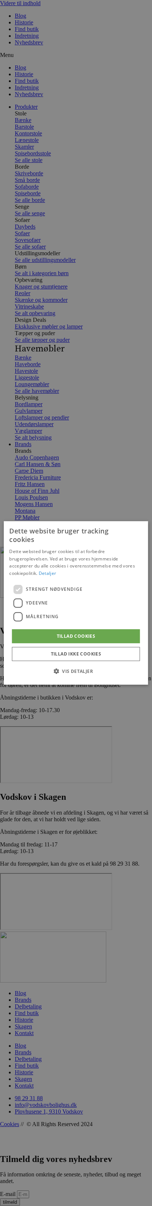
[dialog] (76, 603)
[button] (76, 671)
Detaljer (47, 573)
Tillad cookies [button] (76, 636)
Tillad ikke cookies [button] (76, 654)
